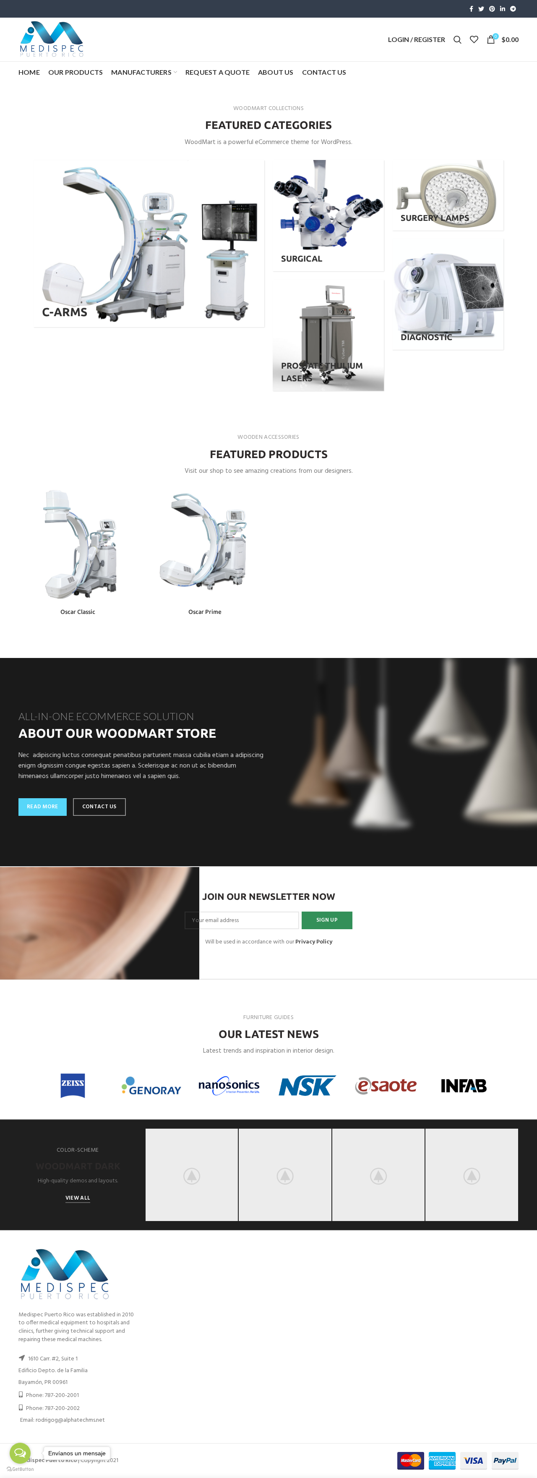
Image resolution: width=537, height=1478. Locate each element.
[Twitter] (481, 8)
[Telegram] (513, 8)
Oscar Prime (205, 611)
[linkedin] (503, 8)
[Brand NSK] (307, 1086)
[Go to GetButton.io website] (20, 1469)
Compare (130, 498)
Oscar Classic (77, 611)
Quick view (130, 517)
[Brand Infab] (464, 1086)
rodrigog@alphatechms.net (70, 1420)
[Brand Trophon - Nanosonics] (229, 1086)
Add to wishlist (130, 536)
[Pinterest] (492, 8)
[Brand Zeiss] (73, 1086)
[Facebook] (471, 8)
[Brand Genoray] (151, 1085)
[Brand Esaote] (386, 1086)
